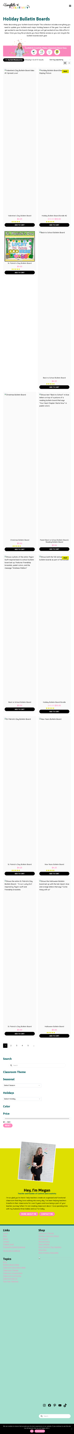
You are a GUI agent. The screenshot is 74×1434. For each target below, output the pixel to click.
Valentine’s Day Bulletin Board (19, 216)
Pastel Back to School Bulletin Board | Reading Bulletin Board (54, 541)
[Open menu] (70, 6)
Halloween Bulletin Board (54, 1026)
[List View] (69, 63)
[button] (16, 222)
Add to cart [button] (20, 225)
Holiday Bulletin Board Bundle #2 (54, 216)
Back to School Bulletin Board (54, 378)
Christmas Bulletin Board (19, 540)
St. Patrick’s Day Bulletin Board (20, 263)
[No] (72, 1429)
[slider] (4, 1119)
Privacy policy (40, 1431)
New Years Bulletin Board (54, 864)
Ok (32, 1431)
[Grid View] (65, 63)
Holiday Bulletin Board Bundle (54, 702)
